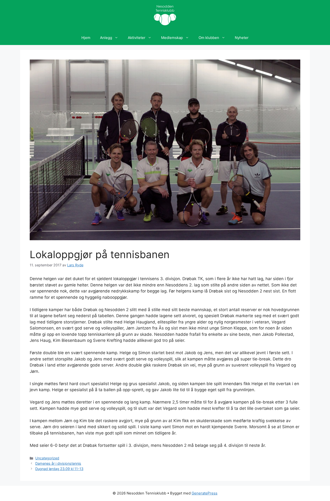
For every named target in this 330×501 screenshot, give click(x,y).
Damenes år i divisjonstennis (58, 463)
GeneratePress (204, 493)
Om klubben (209, 37)
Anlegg (106, 37)
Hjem (85, 37)
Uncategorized (47, 458)
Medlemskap (172, 37)
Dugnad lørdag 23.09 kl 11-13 (59, 469)
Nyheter (242, 37)
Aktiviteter (136, 37)
